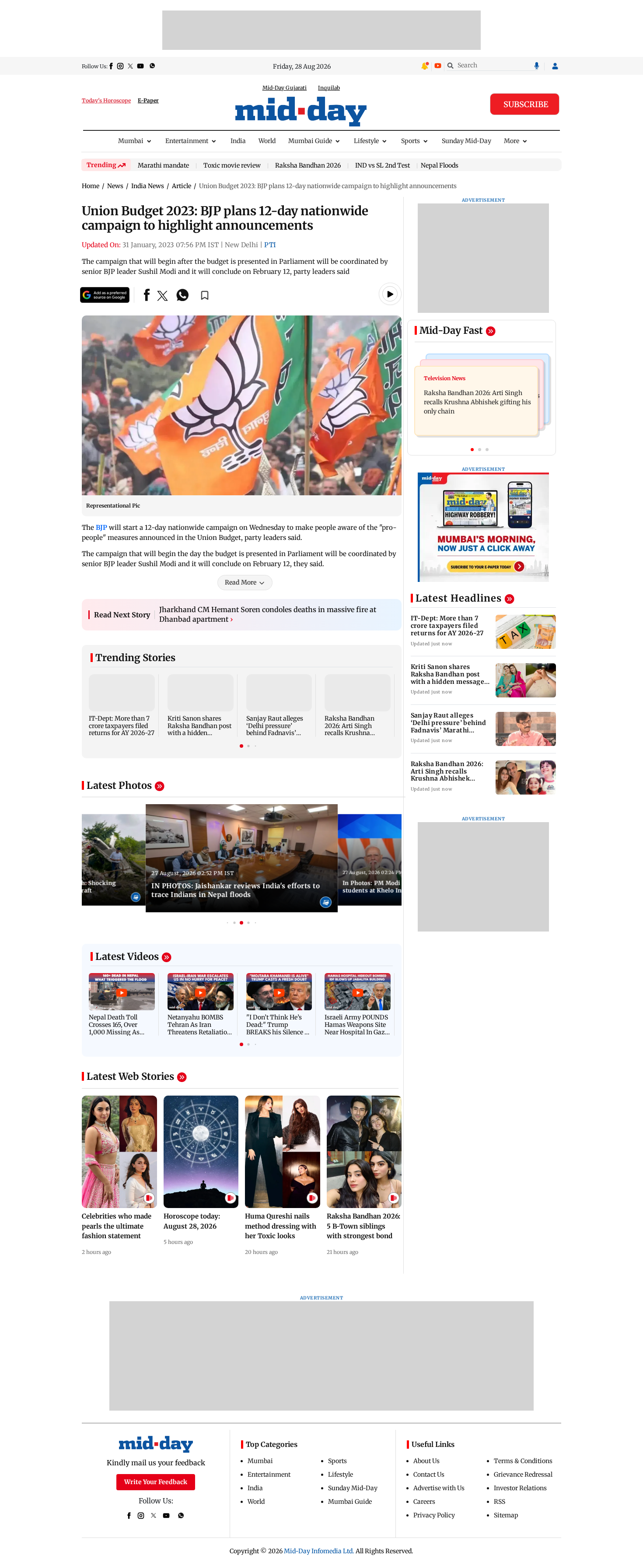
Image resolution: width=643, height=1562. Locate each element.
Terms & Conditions (523, 1461)
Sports (410, 141)
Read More (240, 582)
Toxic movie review (232, 165)
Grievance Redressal (523, 1474)
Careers (424, 1502)
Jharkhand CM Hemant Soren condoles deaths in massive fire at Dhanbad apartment (267, 614)
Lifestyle (366, 141)
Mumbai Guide (310, 141)
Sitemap (506, 1515)
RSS (499, 1502)
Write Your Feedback (155, 1482)
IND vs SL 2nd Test (382, 165)
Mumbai (130, 141)
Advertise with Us (439, 1488)
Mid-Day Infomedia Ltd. (319, 1551)
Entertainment (186, 141)
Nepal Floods (439, 165)
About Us (426, 1461)
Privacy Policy (434, 1515)
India (238, 141)
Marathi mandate (163, 165)
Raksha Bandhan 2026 (308, 165)
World (267, 141)
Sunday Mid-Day (466, 141)
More (511, 141)
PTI (270, 245)
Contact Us (428, 1474)
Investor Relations (520, 1488)
